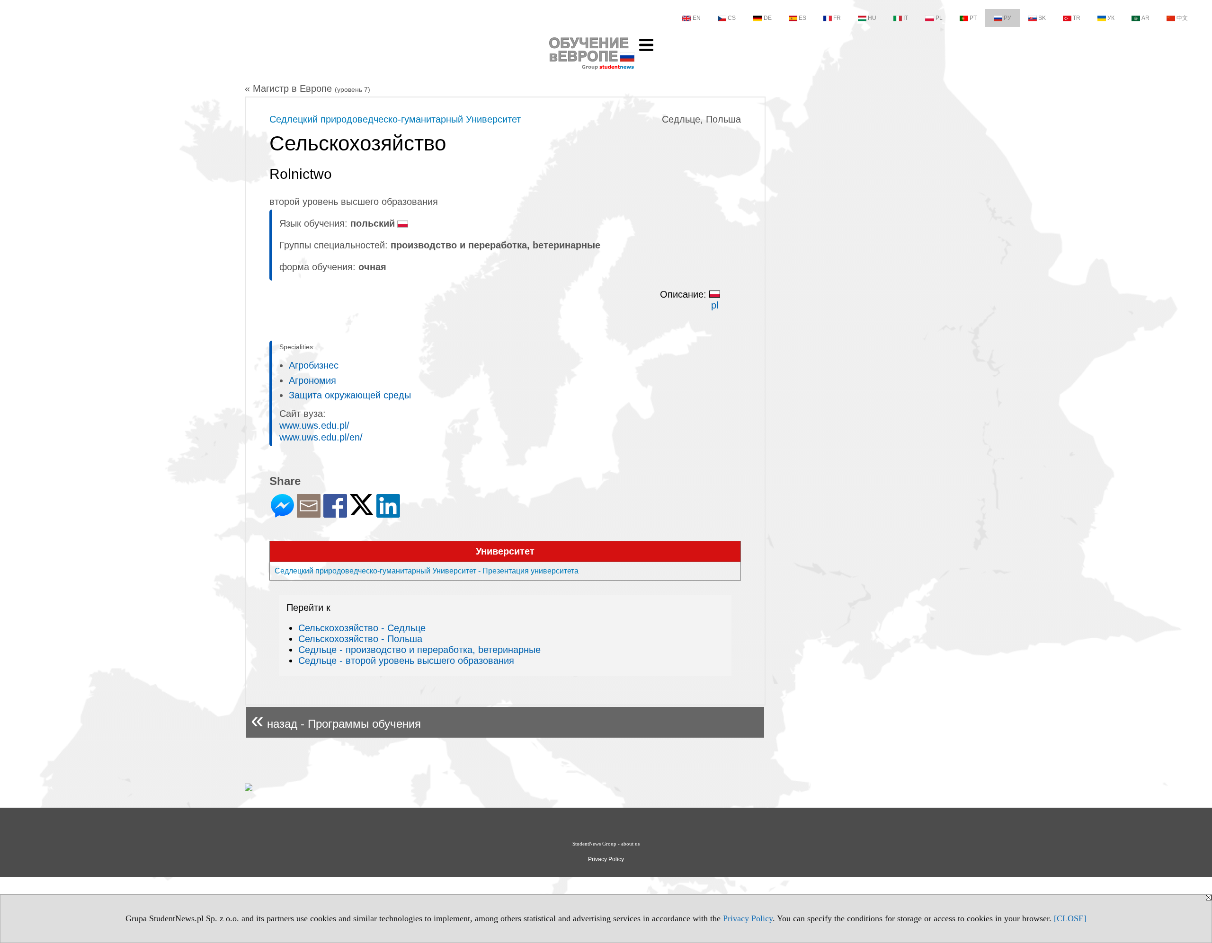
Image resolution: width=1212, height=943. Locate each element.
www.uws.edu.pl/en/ (321, 437)
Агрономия (312, 380)
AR (1145, 18)
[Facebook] (335, 513)
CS (732, 18)
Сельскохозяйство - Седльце (362, 628)
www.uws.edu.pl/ (314, 425)
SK (1042, 18)
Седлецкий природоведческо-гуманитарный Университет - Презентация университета (427, 571)
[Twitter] (362, 511)
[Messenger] (282, 513)
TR (1076, 18)
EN (697, 18)
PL (939, 18)
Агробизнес (314, 365)
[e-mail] (309, 513)
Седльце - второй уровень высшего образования (406, 660)
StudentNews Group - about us (606, 843)
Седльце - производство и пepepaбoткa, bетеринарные (419, 649)
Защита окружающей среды (350, 395)
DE (768, 18)
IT (905, 18)
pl (714, 305)
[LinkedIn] (388, 513)
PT (973, 18)
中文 (1182, 18)
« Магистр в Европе (307, 88)
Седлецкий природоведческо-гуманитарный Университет (395, 119)
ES (802, 18)
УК (1110, 18)
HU (872, 18)
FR (837, 18)
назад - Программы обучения (336, 719)
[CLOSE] (1070, 918)
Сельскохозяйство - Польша (360, 639)
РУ (1007, 18)
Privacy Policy (748, 918)
